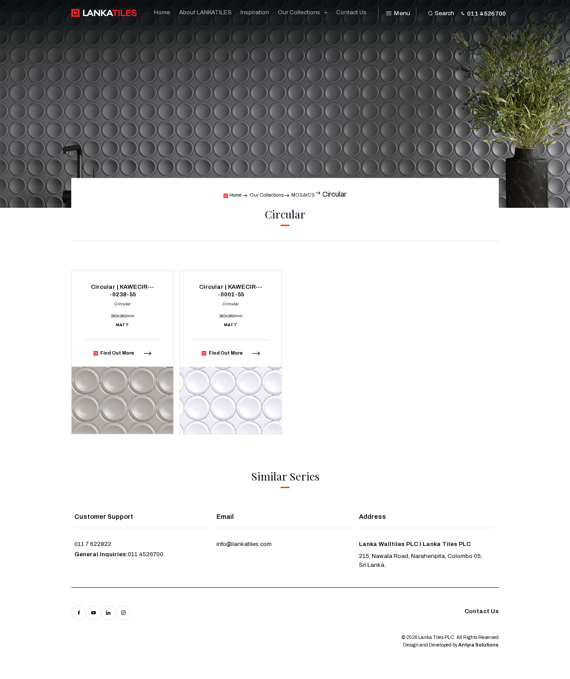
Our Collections (299, 12)
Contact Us (351, 12)
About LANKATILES (205, 12)
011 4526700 (145, 554)
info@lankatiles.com (244, 544)
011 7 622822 (92, 544)
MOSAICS (303, 195)
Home (162, 12)
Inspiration (254, 12)
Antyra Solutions (478, 645)
